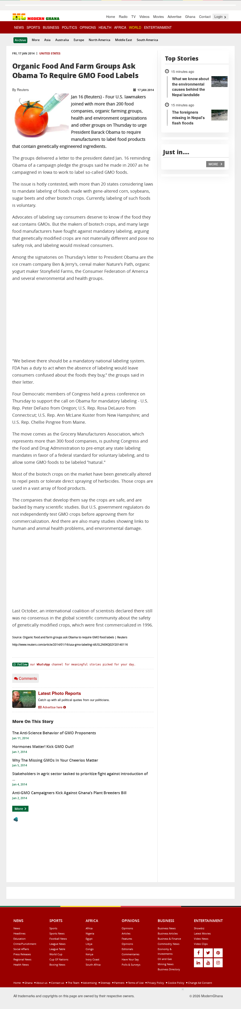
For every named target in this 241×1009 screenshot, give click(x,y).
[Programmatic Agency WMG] (15, 819)
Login (219, 16)
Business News (167, 928)
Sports (53, 928)
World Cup (55, 954)
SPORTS (33, 27)
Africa (89, 928)
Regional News (22, 959)
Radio (123, 16)
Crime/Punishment (24, 944)
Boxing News (57, 964)
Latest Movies (202, 933)
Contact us (57, 982)
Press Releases (22, 954)
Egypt (89, 938)
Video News (201, 938)
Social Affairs (21, 949)
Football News (58, 938)
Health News (21, 964)
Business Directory (169, 969)
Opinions (127, 928)
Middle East (123, 40)
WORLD (135, 27)
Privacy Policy (155, 982)
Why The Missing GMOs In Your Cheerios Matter (55, 760)
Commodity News (168, 944)
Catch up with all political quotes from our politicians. (74, 700)
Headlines (19, 933)
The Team (73, 982)
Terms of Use (135, 982)
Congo (90, 949)
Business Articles (168, 933)
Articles (126, 933)
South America (147, 40)
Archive (20, 40)
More (36, 40)
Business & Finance (169, 938)
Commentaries (130, 954)
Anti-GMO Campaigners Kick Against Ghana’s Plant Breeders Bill (69, 792)
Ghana (190, 16)
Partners (118, 982)
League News (57, 944)
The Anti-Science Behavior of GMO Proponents (54, 732)
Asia (47, 40)
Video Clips (201, 944)
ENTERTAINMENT (158, 27)
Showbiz (199, 928)
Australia (62, 40)
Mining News (165, 964)
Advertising (89, 982)
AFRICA (120, 27)
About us (41, 982)
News (16, 928)
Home (110, 16)
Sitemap (105, 982)
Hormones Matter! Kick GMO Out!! (43, 746)
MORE (214, 164)
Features (127, 938)
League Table (57, 949)
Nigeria (90, 933)
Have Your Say (130, 959)
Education (19, 938)
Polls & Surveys (131, 964)
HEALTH (105, 27)
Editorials (127, 949)
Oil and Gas (165, 959)
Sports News (56, 933)
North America (99, 40)
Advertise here (52, 707)
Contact (205, 16)
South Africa (93, 964)
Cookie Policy (175, 982)
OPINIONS (88, 27)
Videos (144, 16)
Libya (89, 944)
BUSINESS (51, 27)
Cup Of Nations (58, 959)
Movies (158, 16)
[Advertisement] (83, 320)
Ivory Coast (92, 959)
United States (49, 53)
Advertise (174, 16)
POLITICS (69, 27)
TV (133, 16)
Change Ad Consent (199, 982)
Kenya (89, 954)
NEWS (19, 27)
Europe (79, 40)
